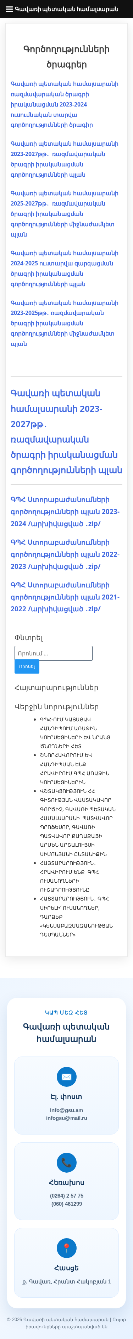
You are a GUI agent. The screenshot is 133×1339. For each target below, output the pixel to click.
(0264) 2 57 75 (66, 1196)
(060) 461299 (66, 1204)
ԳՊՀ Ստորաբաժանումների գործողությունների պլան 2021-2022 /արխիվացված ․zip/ (65, 596)
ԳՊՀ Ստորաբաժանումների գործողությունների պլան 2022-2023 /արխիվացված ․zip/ (65, 554)
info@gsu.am (66, 1110)
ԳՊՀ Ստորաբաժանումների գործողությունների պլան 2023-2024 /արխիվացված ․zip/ (65, 511)
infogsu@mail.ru (66, 1118)
